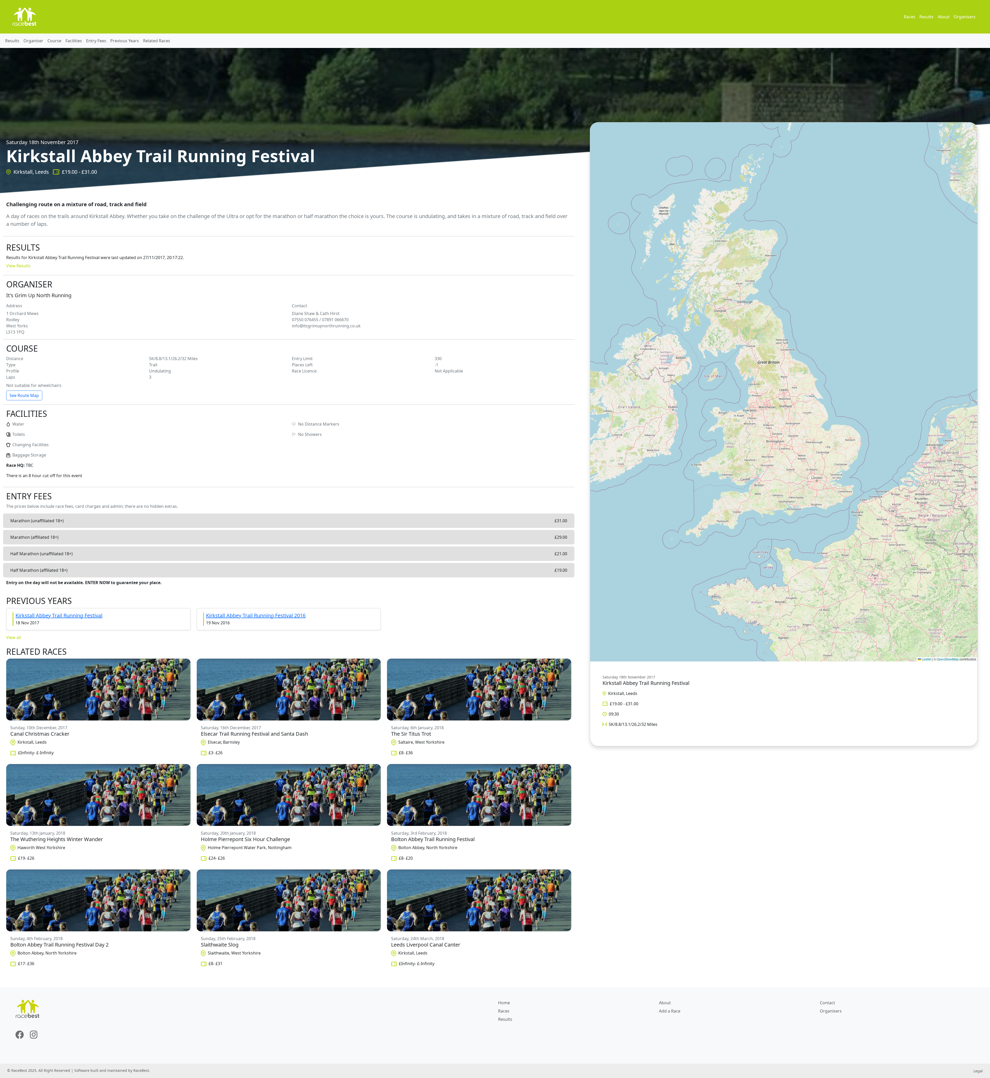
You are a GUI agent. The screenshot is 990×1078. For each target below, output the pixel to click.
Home (504, 1003)
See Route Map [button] (24, 395)
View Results (18, 266)
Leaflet (926, 659)
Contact (827, 1003)
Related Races (156, 41)
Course (54, 41)
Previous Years (124, 41)
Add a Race (669, 1011)
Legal (978, 1070)
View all (13, 637)
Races (909, 17)
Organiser (33, 41)
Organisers (965, 17)
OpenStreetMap (948, 659)
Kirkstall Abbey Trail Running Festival (58, 615)
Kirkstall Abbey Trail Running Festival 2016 (256, 615)
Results (926, 17)
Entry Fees (96, 41)
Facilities (73, 41)
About (944, 17)
